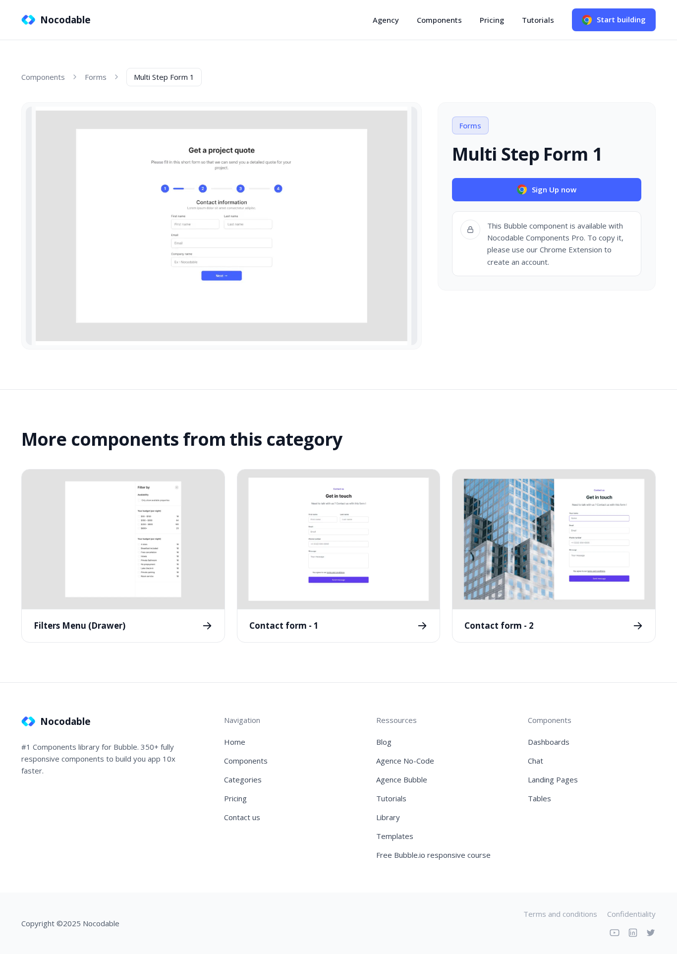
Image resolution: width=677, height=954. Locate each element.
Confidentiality (631, 914)
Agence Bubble (401, 779)
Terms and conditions (560, 914)
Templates (394, 836)
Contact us (242, 817)
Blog (384, 742)
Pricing (492, 20)
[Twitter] (651, 933)
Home (234, 742)
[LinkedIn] (633, 933)
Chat (535, 761)
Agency (386, 20)
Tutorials (538, 20)
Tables (539, 798)
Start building (621, 19)
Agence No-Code (405, 761)
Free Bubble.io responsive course (433, 855)
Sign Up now (554, 189)
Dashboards (548, 742)
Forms (96, 77)
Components (439, 20)
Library (388, 817)
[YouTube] (614, 932)
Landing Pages (553, 779)
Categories (243, 779)
